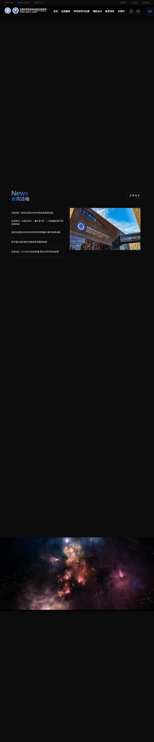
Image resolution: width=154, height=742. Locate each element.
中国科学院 (8, 2)
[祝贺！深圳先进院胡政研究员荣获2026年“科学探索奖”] (48, 334)
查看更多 (134, 195)
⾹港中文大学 (39, 2)
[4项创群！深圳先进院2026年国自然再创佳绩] (106, 232)
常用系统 (123, 2)
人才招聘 (134, 2)
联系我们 (146, 2)
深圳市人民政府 (23, 2)
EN (138, 11)
